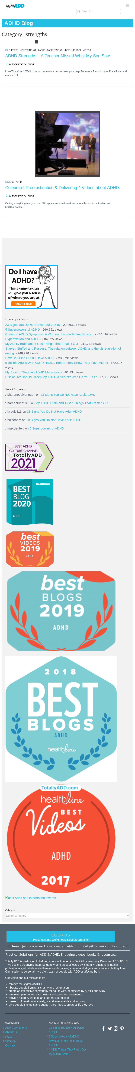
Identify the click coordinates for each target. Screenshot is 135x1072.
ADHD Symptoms (16, 1027)
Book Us (61, 937)
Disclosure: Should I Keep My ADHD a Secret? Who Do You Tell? (51, 377)
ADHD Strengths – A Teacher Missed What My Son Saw (57, 55)
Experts (13, 50)
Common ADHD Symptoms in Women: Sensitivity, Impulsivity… (49, 334)
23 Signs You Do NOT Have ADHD (66, 1029)
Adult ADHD (15, 182)
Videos (87, 50)
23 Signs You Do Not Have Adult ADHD (32, 325)
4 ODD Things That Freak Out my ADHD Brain (67, 1051)
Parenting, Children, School (64, 50)
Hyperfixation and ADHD (22, 339)
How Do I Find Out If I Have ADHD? (30, 358)
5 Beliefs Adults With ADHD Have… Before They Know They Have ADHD (56, 363)
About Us (11, 1032)
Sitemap (10, 1041)
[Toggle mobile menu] (128, 5)
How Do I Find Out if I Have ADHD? (66, 1043)
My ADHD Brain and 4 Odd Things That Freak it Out (41, 344)
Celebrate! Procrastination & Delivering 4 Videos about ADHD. (62, 187)
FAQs (8, 1036)
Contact (10, 1045)
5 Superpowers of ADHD (22, 329)
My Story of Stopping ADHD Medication (32, 372)
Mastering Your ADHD (33, 50)
